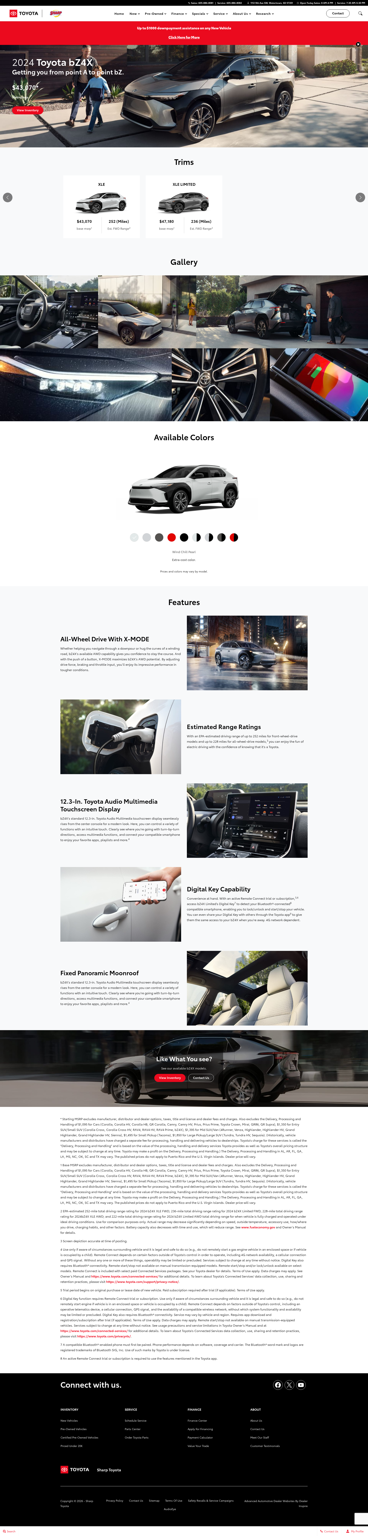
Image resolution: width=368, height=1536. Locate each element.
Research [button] (263, 14)
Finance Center (197, 1420)
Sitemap (154, 1500)
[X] (289, 1385)
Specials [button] (198, 14)
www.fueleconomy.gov (258, 1227)
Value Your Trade (198, 1446)
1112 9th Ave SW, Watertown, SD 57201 (272, 2)
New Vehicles (69, 1420)
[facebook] (278, 1385)
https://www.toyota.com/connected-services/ (125, 1276)
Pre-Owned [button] (154, 14)
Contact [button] (338, 13)
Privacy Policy (114, 1500)
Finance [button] (177, 14)
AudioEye (170, 1509)
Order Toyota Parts (137, 1437)
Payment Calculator (200, 1437)
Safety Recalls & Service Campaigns (211, 1500)
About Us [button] (240, 14)
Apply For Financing (200, 1429)
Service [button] (219, 14)
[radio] (134, 537)
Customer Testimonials (265, 1446)
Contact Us (257, 1429)
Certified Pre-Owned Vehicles (79, 1437)
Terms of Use (173, 1500)
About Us (256, 1420)
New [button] (133, 14)
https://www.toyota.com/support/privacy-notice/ (142, 1281)
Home (119, 13)
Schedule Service (135, 1420)
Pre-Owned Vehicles (74, 1429)
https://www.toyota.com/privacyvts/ (104, 1336)
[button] (360, 13)
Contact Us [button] (201, 1077)
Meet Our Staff (259, 1437)
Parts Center (132, 1429)
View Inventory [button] (28, 110)
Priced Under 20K (72, 1446)
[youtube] (301, 1385)
